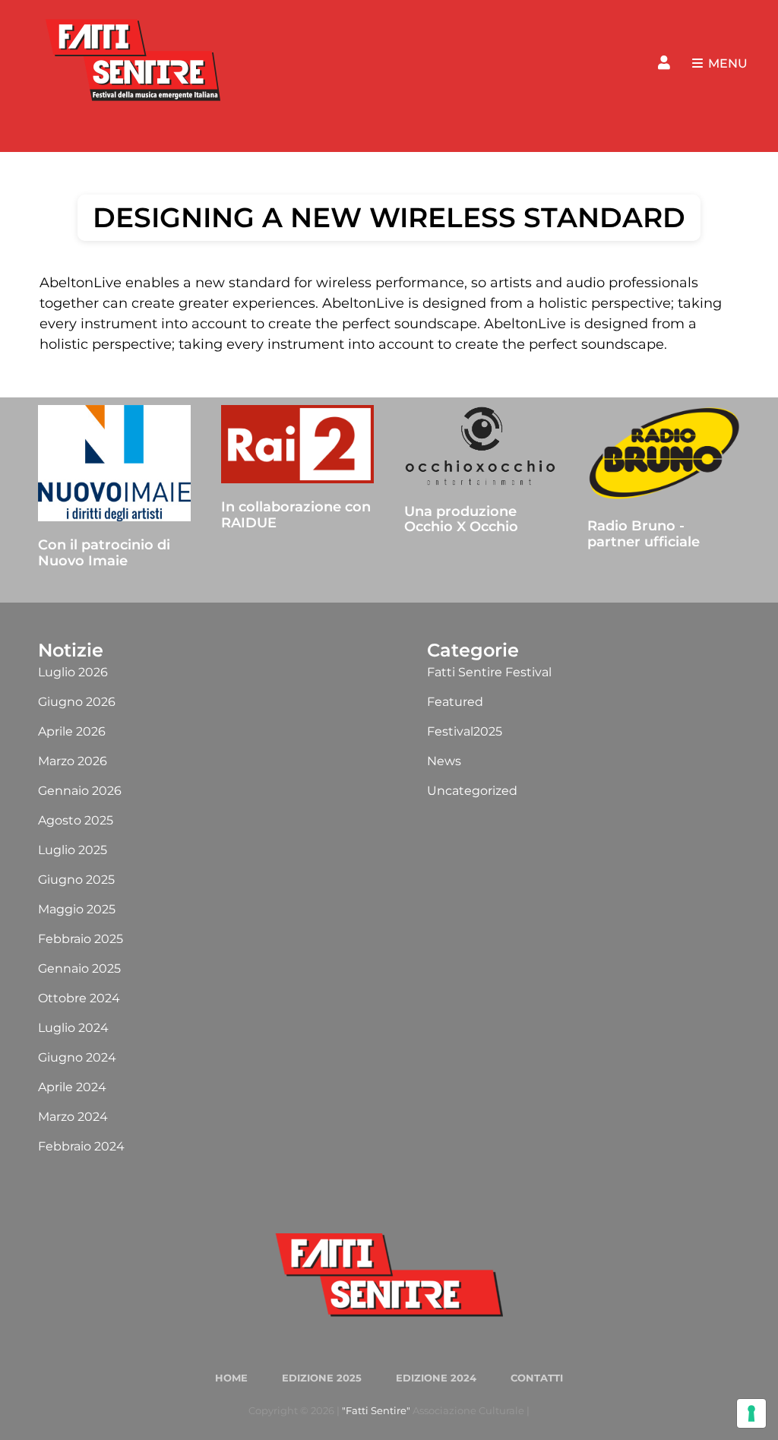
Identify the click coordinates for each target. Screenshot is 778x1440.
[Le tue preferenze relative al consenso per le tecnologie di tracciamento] (751, 1413)
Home (231, 1378)
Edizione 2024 (436, 1378)
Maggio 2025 (76, 909)
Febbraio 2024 (81, 1146)
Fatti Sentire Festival (489, 672)
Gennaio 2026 (80, 790)
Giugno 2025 (76, 879)
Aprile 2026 (72, 731)
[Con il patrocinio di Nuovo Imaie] (114, 463)
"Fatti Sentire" (376, 1410)
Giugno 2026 (76, 702)
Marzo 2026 (72, 761)
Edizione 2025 (322, 1378)
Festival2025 (464, 731)
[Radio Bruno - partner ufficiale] (663, 454)
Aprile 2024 (72, 1087)
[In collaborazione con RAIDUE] (297, 444)
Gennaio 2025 (79, 968)
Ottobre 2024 (79, 998)
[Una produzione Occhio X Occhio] (480, 446)
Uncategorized (472, 790)
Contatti (537, 1378)
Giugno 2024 (77, 1057)
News (444, 761)
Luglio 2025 (72, 850)
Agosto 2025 (75, 820)
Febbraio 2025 (80, 939)
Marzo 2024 (73, 1116)
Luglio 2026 (73, 672)
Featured (455, 702)
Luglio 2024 (73, 1028)
